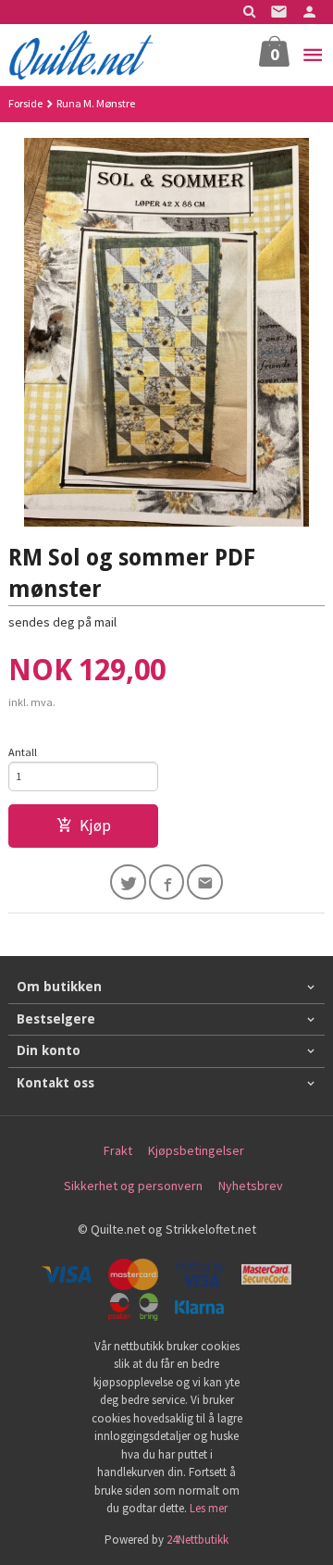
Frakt (118, 1150)
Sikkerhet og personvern (133, 1185)
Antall (22, 752)
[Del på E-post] (205, 882)
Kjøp (95, 825)
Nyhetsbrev (250, 1185)
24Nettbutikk (197, 1539)
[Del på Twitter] (128, 882)
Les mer (209, 1508)
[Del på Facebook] (167, 882)
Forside (25, 103)
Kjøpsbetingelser (196, 1150)
